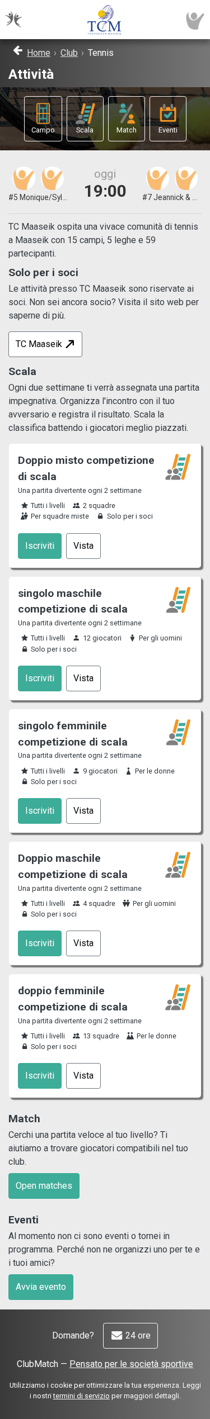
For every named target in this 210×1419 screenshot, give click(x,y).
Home (38, 53)
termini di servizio (81, 1396)
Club (69, 53)
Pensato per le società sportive (131, 1364)
